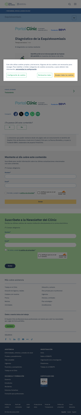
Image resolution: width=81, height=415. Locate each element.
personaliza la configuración (26, 69)
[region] (40, 70)
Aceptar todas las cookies (64, 75)
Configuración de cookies (16, 75)
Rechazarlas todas (44, 75)
